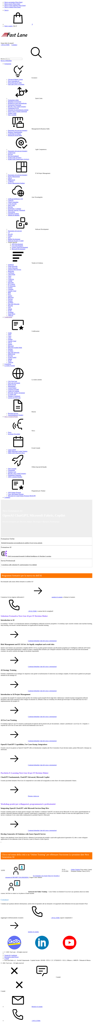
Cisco (9, 276)
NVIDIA (10, 302)
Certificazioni (8, 317)
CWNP (10, 281)
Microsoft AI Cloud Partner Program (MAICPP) (22, 496)
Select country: (8, 26)
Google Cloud (12, 291)
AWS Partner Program (14, 492)
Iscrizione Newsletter (14, 434)
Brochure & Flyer (13, 413)
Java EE (10, 234)
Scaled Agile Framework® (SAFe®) (18, 159)
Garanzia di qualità (13, 389)
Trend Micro (11, 314)
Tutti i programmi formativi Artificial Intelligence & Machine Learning (29, 556)
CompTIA (11, 279)
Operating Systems (13, 213)
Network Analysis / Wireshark (16, 210)
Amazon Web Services (14, 269)
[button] (15, 26)
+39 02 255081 (5, 45)
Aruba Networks (13, 268)
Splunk (10, 309)
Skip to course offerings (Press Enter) (15, 5)
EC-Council (11, 284)
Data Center (11, 205)
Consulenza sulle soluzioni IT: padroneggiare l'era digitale (19, 565)
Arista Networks (12, 266)
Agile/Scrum (11, 152)
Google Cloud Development (20, 247)
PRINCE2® (11, 180)
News (9, 432)
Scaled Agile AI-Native (14, 157)
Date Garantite (12, 115)
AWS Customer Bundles (15, 477)
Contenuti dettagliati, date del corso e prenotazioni (42, 641)
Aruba (10, 333)
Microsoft (11, 297)
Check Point (11, 274)
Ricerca (3, 59)
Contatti (6, 958)
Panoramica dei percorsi (15, 231)
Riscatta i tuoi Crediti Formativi (17, 106)
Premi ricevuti (12, 384)
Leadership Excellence (14, 134)
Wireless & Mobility (14, 215)
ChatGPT (11, 200)
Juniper (10, 296)
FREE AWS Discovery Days (16, 453)
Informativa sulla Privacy (11, 957)
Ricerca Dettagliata (6, 60)
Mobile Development (14, 239)
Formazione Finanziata (14, 105)
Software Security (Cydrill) (16, 241)
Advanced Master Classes (15, 79)
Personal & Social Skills (15, 135)
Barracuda (11, 271)
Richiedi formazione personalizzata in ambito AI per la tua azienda (21, 543)
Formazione (7, 64)
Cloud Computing (13, 202)
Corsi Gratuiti (12, 449)
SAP (9, 307)
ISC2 (9, 294)
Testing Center (12, 113)
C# (9, 232)
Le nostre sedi (12, 394)
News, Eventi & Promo (11, 416)
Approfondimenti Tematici (15, 415)
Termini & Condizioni (10, 955)
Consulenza (7, 364)
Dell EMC (11, 282)
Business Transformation (15, 132)
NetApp (10, 299)
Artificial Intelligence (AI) (15, 199)
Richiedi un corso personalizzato (17, 103)
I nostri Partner (12, 388)
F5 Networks (12, 286)
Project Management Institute (16, 183)
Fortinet (10, 287)
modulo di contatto (57, 597)
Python (10, 236)
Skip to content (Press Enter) (12, 7)
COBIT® (11, 181)
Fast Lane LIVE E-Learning (16, 84)
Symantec (11, 312)
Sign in (6, 10)
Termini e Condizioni (14, 396)
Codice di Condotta (13, 391)
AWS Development (17, 244)
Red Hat (10, 305)
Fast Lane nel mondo (14, 383)
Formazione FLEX (13, 108)
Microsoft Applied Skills (15, 347)
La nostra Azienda (9, 365)
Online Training (75, 869)
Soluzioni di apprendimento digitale (18, 110)
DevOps (10, 154)
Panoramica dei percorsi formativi (17, 130)
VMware (10, 315)
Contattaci (14, 45)
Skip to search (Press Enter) (12, 4)
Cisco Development (17, 245)
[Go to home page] (14, 41)
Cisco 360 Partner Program (16, 494)
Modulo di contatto (37, 1006)
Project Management (14, 176)
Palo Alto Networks (13, 304)
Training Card (12, 472)
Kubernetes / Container (14, 208)
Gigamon (10, 289)
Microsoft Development (18, 249)
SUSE (10, 310)
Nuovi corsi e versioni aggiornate (17, 111)
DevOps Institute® (13, 156)
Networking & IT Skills (15, 82)
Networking (11, 212)
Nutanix (10, 301)
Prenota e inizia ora (33, 796)
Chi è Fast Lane (12, 381)
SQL (9, 237)
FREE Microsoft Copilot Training (17, 451)
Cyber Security (12, 204)
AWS (9, 334)
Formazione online (13, 100)
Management (11, 386)
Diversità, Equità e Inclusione (16, 393)
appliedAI (11, 264)
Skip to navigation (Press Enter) (13, 2)
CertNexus (11, 273)
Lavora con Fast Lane (14, 397)
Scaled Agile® (12, 357)
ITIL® (10, 178)
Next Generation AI (13, 81)
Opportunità (11, 470)
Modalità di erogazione (14, 101)
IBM (9, 292)
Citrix (9, 278)
